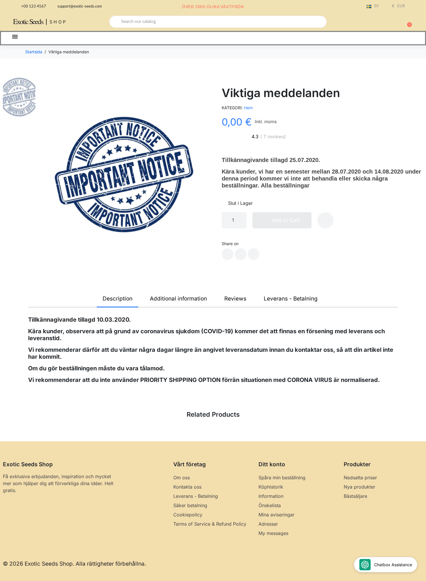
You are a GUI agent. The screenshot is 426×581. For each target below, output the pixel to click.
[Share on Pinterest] (253, 254)
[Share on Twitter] (240, 254)
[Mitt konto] (387, 22)
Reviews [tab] (235, 298)
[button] (407, 22)
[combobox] (218, 22)
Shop (58, 22)
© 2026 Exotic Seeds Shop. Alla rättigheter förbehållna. (74, 563)
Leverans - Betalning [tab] (291, 298)
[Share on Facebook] (227, 254)
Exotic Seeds (28, 21)
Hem (248, 107)
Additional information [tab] (178, 298)
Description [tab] (117, 298)
